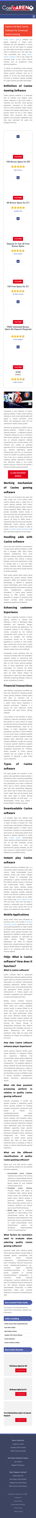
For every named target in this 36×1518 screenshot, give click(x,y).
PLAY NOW (18, 157)
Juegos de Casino (18, 1444)
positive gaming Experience (20, 529)
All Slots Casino (18, 294)
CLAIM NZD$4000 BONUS (18, 474)
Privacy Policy (18, 1501)
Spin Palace (18, 170)
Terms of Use (18, 1508)
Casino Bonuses (9, 1339)
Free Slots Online (9, 1327)
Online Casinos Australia (18, 1451)
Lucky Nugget (18, 339)
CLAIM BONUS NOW (20, 1370)
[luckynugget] (18, 316)
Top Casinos (18, 1462)
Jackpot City (18, 211)
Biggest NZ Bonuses (18, 1465)
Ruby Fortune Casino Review (18, 1486)
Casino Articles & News (12, 1342)
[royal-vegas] (18, 232)
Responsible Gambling (18, 1504)
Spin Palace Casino (10, 1331)
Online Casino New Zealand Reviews (16, 1324)
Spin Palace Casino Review (18, 1479)
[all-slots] (18, 275)
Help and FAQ (18, 1511)
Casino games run (23, 899)
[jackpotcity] (18, 191)
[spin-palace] (18, 150)
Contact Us (18, 1497)
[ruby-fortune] (18, 361)
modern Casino (15, 838)
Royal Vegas (18, 254)
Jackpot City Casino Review (13, 1335)
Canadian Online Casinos (18, 1447)
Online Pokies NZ (18, 1476)
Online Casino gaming (12, 40)
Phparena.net (19, 1494)
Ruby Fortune (18, 382)
